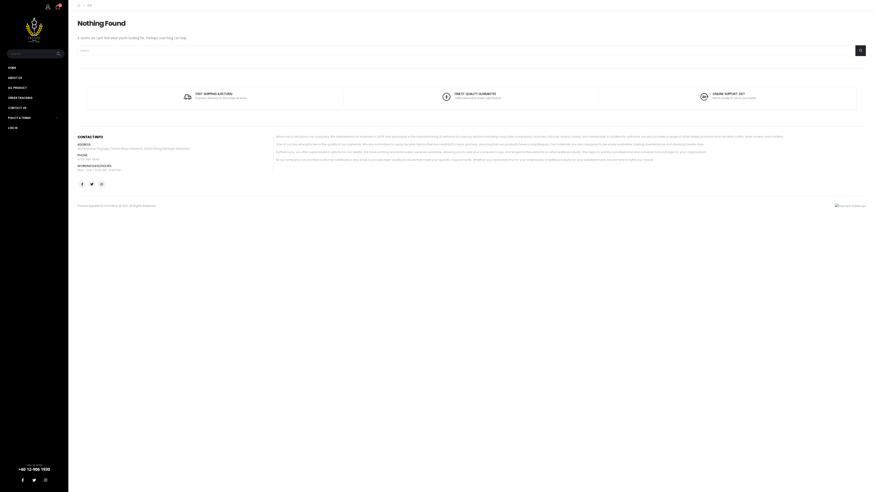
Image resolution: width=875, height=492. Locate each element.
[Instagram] (45, 480)
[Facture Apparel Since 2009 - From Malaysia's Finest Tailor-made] (34, 29)
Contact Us (17, 108)
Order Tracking (20, 98)
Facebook (82, 184)
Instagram (102, 184)
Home (12, 68)
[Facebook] (22, 480)
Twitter (92, 184)
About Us (15, 78)
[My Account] (47, 7)
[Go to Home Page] (79, 5)
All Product (17, 88)
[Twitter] (34, 480)
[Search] (59, 53)
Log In (12, 128)
